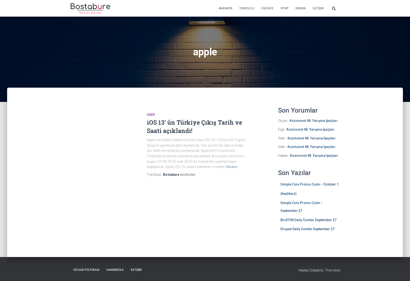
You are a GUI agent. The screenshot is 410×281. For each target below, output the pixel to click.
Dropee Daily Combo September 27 (307, 229)
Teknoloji (246, 8)
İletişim (318, 8)
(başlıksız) (288, 193)
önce (154, 174)
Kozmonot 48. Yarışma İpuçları (314, 121)
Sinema (300, 8)
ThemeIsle (332, 270)
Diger (151, 114)
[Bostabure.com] (90, 8)
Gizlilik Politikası (86, 269)
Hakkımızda (115, 269)
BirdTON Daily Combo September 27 (308, 220)
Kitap (284, 8)
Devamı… (232, 167)
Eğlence (267, 8)
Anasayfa (225, 8)
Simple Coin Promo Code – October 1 (309, 184)
